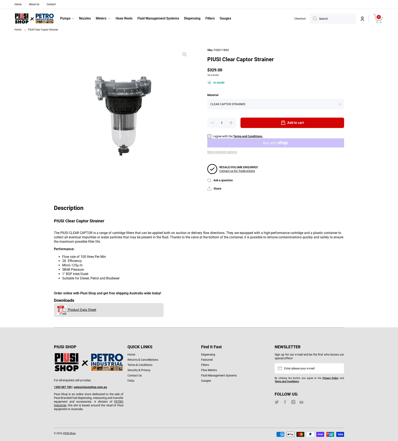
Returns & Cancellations (142, 359)
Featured (207, 359)
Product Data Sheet (81, 310)
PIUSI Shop (69, 433)
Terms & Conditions (139, 365)
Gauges (206, 380)
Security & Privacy (138, 370)
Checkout (300, 18)
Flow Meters (209, 370)
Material (212, 95)
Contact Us (134, 375)
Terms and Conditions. (248, 136)
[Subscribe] (339, 368)
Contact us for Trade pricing (237, 171)
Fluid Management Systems (219, 375)
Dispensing (208, 354)
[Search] (313, 18)
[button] (378, 18)
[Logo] (34, 18)
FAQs (130, 380)
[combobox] (333, 18)
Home (18, 29)
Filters (205, 365)
